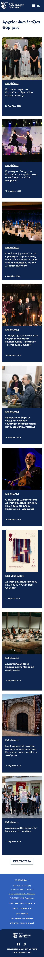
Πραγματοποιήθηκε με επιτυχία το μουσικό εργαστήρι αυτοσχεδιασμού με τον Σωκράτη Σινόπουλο (20, 422)
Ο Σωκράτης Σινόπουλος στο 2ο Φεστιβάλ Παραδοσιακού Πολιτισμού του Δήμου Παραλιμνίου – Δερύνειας (21, 504)
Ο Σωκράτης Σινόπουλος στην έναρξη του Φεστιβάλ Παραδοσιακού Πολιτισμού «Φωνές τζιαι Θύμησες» (21, 340)
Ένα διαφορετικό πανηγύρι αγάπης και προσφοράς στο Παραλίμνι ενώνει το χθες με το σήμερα (21, 750)
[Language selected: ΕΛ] (39, 6)
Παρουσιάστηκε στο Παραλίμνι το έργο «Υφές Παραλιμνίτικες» (19, 92)
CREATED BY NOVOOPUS (22, 952)
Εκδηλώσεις (12, 83)
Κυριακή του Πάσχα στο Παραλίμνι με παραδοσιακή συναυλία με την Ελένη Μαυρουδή (20, 176)
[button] (22, 861)
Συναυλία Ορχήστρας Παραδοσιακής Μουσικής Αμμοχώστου (19, 666)
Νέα (7, 575)
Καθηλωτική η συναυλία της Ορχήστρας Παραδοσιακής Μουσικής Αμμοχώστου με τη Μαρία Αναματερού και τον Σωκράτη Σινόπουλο (21, 259)
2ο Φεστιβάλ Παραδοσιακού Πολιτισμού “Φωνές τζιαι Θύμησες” (21, 584)
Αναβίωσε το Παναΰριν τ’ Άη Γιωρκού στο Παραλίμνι (21, 829)
